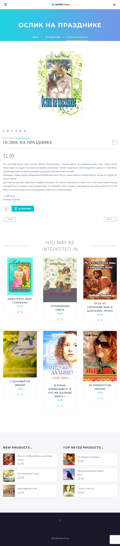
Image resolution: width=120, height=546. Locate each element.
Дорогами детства (27, 488)
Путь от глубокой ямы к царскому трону (100, 307)
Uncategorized (22, 138)
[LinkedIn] (20, 131)
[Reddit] (25, 131)
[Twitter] (8, 131)
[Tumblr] (16, 131)
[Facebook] (3, 131)
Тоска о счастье (85, 488)
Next (109, 219)
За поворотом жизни (88, 456)
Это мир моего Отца (27, 473)
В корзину (24, 208)
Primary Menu (114, 5)
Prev (10, 219)
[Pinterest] (12, 131)
